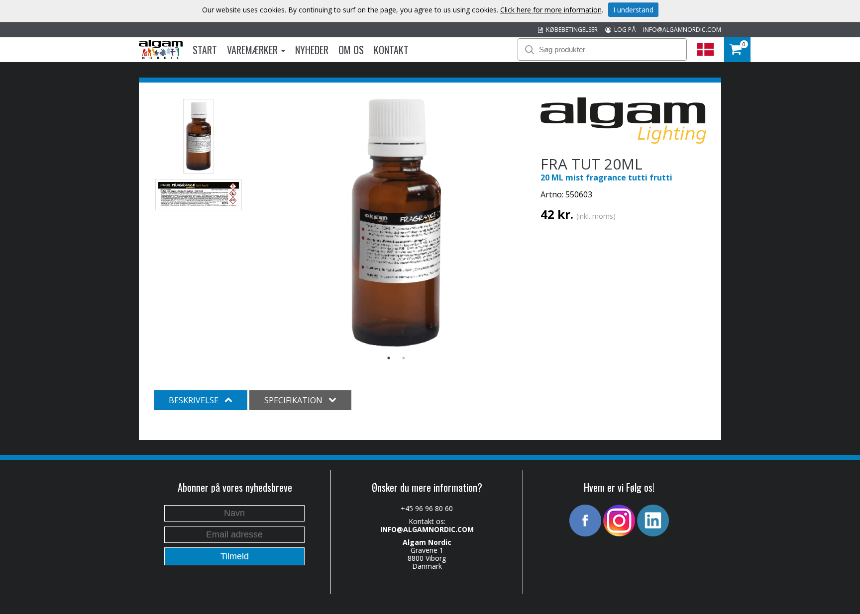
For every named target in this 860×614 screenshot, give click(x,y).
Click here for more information (551, 9)
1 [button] (389, 358)
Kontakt (391, 49)
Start (205, 49)
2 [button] (404, 358)
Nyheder (311, 49)
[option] (396, 222)
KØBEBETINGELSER (570, 29)
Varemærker (253, 49)
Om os (351, 49)
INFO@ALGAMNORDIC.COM (682, 29)
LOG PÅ (623, 29)
